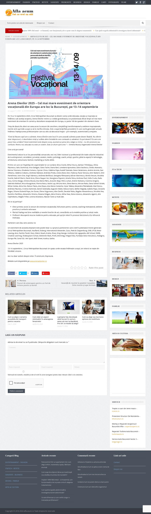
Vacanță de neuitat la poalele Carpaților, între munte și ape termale (78, 284)
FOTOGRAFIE (114, 2)
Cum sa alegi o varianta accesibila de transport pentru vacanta (17, 319)
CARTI (103, 2)
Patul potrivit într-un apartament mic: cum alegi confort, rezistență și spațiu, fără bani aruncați (56, 464)
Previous (23, 281)
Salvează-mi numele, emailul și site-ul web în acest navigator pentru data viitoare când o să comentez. (45, 375)
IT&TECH (36, 2)
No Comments (41, 111)
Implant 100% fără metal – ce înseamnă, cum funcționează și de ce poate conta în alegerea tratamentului (39, 31)
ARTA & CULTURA (12, 487)
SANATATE (55, 2)
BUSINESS (77, 2)
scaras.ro (115, 411)
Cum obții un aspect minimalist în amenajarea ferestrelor (43, 319)
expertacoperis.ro (132, 426)
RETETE (45, 2)
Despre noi (41, 23)
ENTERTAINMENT (13, 2)
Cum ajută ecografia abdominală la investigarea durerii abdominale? (100, 31)
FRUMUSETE (66, 2)
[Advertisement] (103, 12)
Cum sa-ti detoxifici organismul (96, 487)
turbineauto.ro (118, 434)
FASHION (26, 2)
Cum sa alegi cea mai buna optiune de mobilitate (92, 318)
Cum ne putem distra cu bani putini (96, 482)
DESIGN (87, 2)
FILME (123, 2)
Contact (51, 23)
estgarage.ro (117, 442)
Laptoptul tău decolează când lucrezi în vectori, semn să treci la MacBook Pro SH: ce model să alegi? (67, 320)
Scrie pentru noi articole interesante (20, 23)
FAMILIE (95, 2)
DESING (8, 481)
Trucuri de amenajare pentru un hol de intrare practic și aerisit (33, 284)
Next (91, 281)
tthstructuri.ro (117, 419)
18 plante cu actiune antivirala (95, 462)
